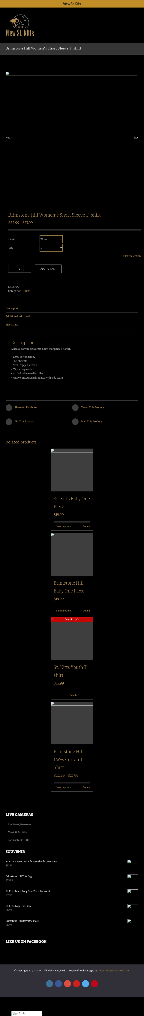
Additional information (19, 316)
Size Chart (12, 324)
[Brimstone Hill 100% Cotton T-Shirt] (72, 723)
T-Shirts (25, 291)
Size (10, 247)
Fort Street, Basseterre (19, 824)
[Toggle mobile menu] (136, 14)
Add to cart (48, 268)
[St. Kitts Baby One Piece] (72, 470)
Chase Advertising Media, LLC (114, 970)
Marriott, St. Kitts (17, 832)
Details (86, 526)
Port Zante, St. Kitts (18, 840)
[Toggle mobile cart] (130, 14)
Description (13, 308)
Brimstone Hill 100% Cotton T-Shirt (69, 759)
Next (136, 137)
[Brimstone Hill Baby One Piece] (72, 554)
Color (11, 239)
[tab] (72, 308)
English (22, 1013)
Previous (8, 137)
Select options (63, 526)
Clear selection (132, 256)
